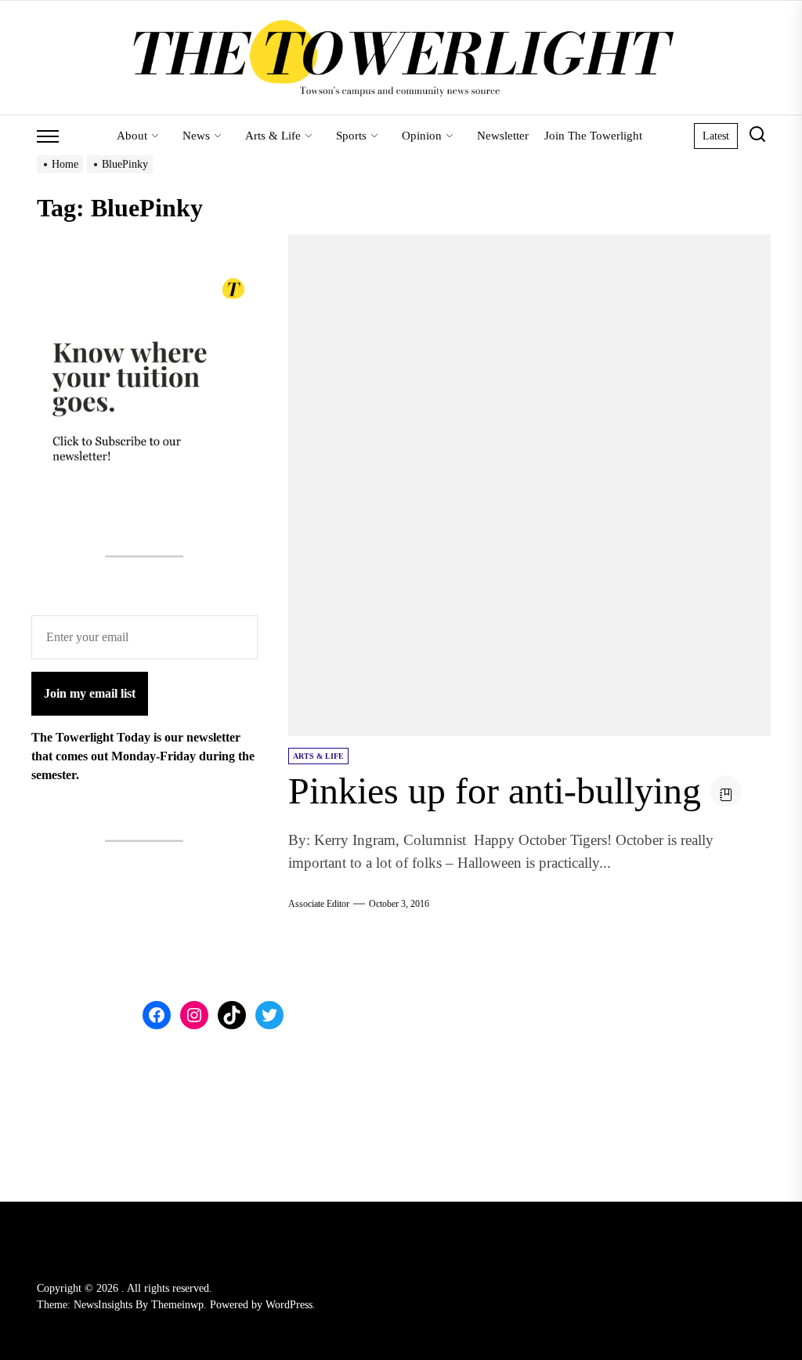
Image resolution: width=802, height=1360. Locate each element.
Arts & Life (273, 135)
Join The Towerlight (593, 135)
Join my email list (89, 693)
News (196, 135)
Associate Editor (318, 903)
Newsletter (503, 135)
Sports (351, 135)
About (132, 135)
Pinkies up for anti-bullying (494, 790)
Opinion (422, 135)
